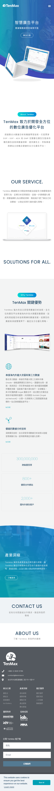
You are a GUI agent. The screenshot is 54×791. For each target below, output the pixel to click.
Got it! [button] (41, 783)
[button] (49, 6)
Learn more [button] (9, 787)
